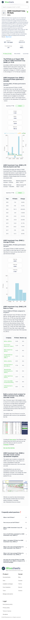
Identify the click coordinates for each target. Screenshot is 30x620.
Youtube (20, 580)
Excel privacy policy (7, 604)
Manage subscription (8, 594)
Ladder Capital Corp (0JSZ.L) (8, 376)
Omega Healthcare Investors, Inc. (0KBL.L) (8, 356)
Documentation (6, 577)
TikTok (20, 584)
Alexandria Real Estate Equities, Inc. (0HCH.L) (8, 371)
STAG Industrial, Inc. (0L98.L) (8, 386)
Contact (20, 590)
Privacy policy (6, 607)
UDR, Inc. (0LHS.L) (8, 361)
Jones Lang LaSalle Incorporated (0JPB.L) (9, 381)
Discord (20, 587)
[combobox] (15, 7)
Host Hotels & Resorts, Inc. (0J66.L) (8, 345)
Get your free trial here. (9, 448)
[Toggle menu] (27, 2)
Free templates (6, 587)
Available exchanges (8, 584)
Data (4, 580)
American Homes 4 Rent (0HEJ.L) (8, 365)
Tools (4, 590)
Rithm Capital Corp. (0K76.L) (8, 350)
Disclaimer (5, 614)
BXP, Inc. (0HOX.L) (8, 341)
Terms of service (7, 611)
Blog (19, 577)
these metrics (12, 439)
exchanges (6, 444)
